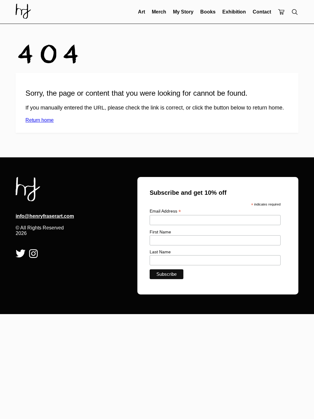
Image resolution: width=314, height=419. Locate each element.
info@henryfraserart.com (40, 216)
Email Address (165, 211)
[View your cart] (281, 12)
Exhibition (234, 11)
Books (208, 11)
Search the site (294, 12)
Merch (159, 11)
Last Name (160, 251)
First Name (160, 231)
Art (141, 11)
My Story (183, 11)
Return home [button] (39, 120)
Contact (262, 11)
